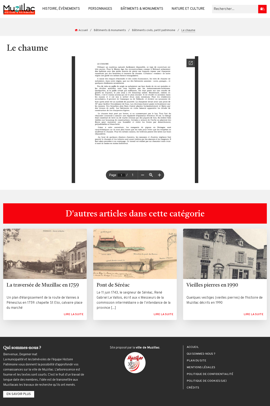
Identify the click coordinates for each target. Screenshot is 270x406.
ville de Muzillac (147, 348)
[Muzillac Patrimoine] (19, 9)
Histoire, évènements (61, 9)
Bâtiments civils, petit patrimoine (153, 30)
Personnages (100, 9)
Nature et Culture (188, 9)
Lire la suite (74, 314)
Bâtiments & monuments (142, 9)
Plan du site (196, 360)
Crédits (193, 387)
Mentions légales (201, 367)
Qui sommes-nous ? (201, 354)
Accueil (83, 30)
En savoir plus (19, 394)
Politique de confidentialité (210, 374)
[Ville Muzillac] (135, 362)
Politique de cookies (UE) (207, 381)
